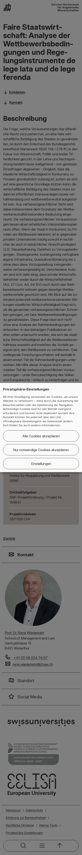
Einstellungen (41, 463)
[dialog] (41, 427)
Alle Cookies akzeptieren (41, 436)
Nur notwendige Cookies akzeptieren (41, 450)
